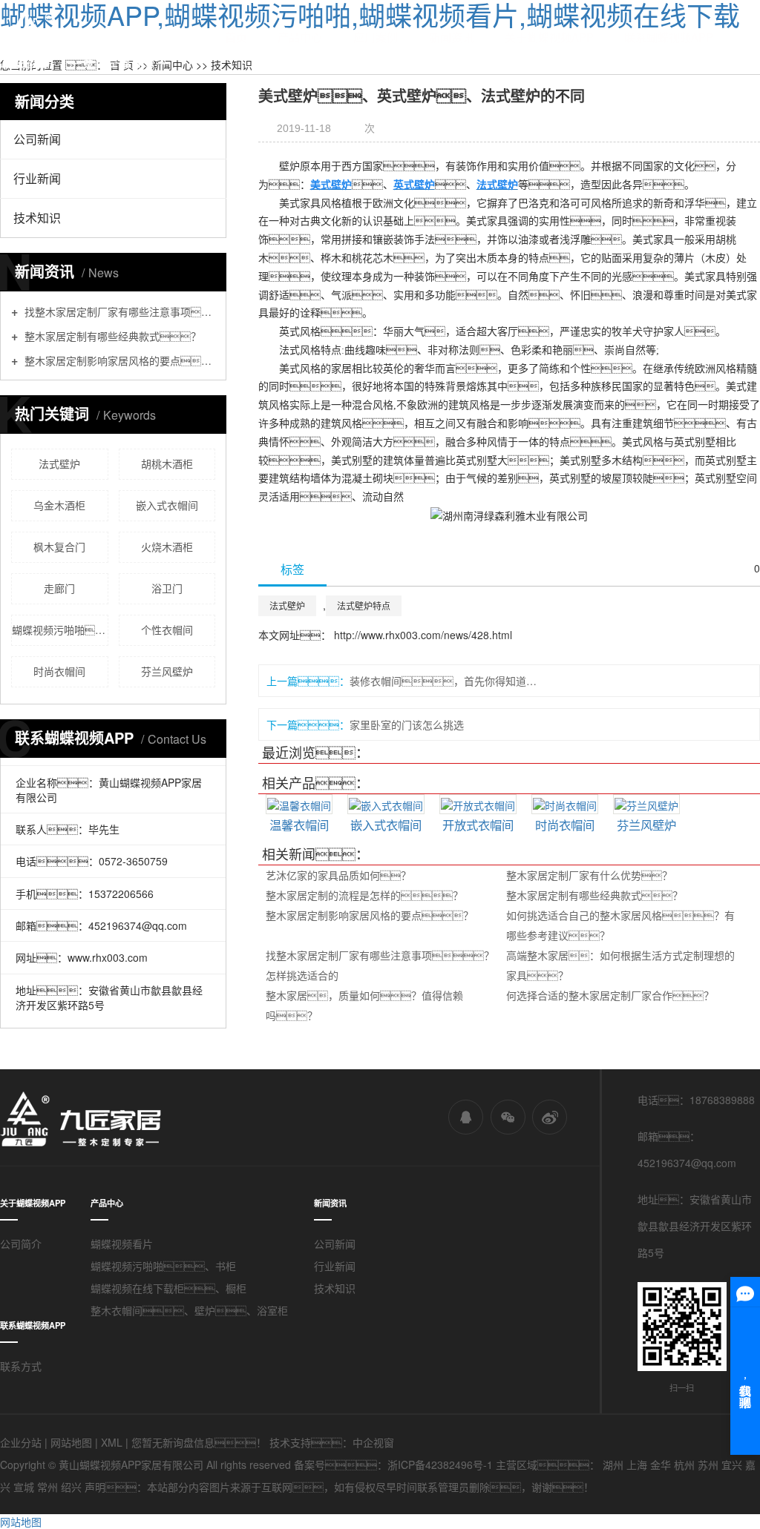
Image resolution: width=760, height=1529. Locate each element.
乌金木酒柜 (59, 505)
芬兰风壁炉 (167, 671)
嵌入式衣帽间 (167, 505)
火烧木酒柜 (167, 546)
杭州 (684, 1464)
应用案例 (375, 36)
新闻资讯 (451, 36)
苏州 (708, 1464)
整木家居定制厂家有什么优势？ (589, 875)
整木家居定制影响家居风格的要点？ (118, 360)
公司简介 (21, 1243)
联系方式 (21, 1365)
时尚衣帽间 (59, 671)
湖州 (613, 1464)
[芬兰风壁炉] (646, 803)
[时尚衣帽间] (564, 803)
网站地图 (71, 1442)
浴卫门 (167, 588)
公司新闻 (37, 139)
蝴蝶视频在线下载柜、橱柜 (168, 1288)
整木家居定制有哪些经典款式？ (111, 335)
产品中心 (300, 36)
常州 (47, 1486)
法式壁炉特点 (363, 605)
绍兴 (71, 1486)
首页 (236, 36)
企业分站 (21, 1442)
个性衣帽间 (167, 629)
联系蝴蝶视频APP (668, 36)
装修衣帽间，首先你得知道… (443, 680)
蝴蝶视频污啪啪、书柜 (163, 1265)
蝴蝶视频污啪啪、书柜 (60, 629)
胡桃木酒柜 (167, 463)
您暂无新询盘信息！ (198, 1442)
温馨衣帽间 (299, 824)
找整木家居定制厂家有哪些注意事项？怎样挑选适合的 (118, 311)
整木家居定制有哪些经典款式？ (594, 895)
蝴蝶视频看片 (122, 1243)
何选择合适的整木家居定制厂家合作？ (610, 995)
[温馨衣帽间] (299, 803)
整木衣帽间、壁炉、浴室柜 (189, 1310)
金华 (660, 1464)
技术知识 (37, 217)
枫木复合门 (59, 546)
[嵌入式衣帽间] (386, 803)
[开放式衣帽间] (478, 803)
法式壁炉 (59, 463)
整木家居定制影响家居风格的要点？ (370, 915)
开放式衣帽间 (478, 824)
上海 (636, 1464)
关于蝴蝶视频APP (549, 36)
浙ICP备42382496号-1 (440, 1464)
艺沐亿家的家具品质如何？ (338, 875)
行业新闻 (37, 178)
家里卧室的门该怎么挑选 (407, 724)
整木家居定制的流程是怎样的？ (364, 895)
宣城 (23, 1486)
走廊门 (59, 588)
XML (111, 1442)
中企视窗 (373, 1442)
